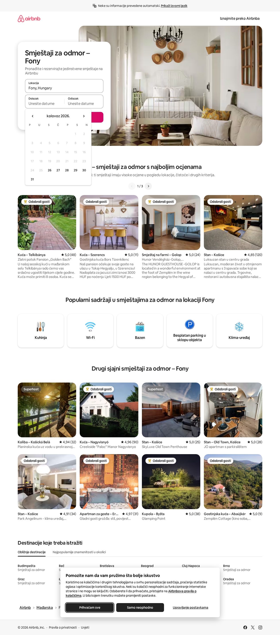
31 (32, 179)
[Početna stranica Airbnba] (29, 18)
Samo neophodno (140, 608)
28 (67, 170)
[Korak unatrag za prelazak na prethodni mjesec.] (32, 116)
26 (49, 170)
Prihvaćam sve (89, 608)
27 (58, 170)
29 (75, 170)
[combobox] (64, 88)
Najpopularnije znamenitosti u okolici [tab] (79, 552)
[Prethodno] (131, 186)
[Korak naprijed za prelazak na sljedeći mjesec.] (83, 116)
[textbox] (45, 103)
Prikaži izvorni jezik (174, 6)
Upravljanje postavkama (190, 608)
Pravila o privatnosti (63, 627)
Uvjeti (85, 627)
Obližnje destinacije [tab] (32, 552)
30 (84, 170)
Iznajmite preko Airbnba (240, 18)
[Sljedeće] (148, 186)
